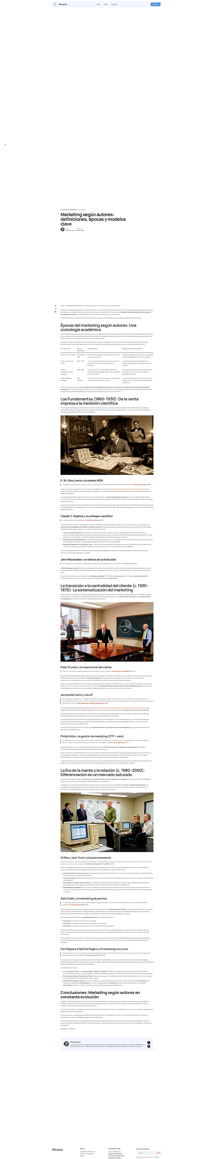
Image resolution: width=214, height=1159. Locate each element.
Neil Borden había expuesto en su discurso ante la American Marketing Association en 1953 (115, 708)
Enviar (158, 1153)
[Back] (5, 144)
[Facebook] (55, 305)
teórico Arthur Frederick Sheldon (139, 489)
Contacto (155, 4)
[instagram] (148, 1042)
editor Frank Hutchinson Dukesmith (115, 489)
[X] (55, 308)
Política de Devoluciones (116, 1156)
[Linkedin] (55, 311)
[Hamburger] (55, 4)
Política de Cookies (114, 1158)
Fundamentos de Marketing (69, 210)
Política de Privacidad (115, 1154)
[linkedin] (148, 1046)
